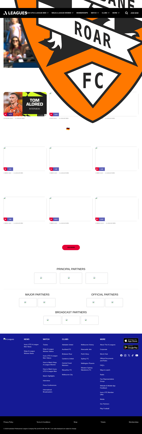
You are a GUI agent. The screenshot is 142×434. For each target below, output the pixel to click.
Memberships (82, 13)
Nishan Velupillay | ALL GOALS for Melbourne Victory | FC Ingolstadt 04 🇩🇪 (68, 125)
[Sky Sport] (89, 320)
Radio (102, 374)
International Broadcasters (47, 391)
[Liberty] (28, 302)
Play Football (104, 408)
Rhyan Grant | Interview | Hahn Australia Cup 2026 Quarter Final (69, 178)
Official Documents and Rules (106, 360)
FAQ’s (102, 365)
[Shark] (97, 278)
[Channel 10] (52, 320)
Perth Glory (85, 354)
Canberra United (68, 359)
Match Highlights (49, 376)
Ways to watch (105, 370)
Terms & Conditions (43, 422)
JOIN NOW (134, 13)
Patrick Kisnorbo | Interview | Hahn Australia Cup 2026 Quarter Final (24, 180)
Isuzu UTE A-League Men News (31, 346)
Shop (75, 422)
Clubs (104, 13)
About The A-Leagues (107, 345)
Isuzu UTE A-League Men (36, 13)
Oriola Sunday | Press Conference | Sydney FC (25, 228)
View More (71, 247)
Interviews (46, 380)
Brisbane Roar (67, 354)
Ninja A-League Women (61, 13)
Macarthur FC (67, 370)
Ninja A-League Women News (29, 352)
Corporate (103, 349)
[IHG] (114, 302)
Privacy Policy (8, 422)
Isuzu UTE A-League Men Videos (50, 357)
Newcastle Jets (86, 349)
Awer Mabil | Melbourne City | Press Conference (113, 228)
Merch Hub (104, 354)
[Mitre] (95, 302)
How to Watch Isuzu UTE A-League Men (50, 370)
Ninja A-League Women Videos (48, 350)
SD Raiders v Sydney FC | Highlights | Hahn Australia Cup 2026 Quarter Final (115, 125)
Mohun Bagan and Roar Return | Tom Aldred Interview (24, 123)
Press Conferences (49, 385)
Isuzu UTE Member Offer (107, 393)
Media (102, 399)
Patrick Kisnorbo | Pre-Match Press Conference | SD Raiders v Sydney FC (115, 180)
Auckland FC (66, 349)
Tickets (45, 345)
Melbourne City (67, 374)
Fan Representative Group (107, 380)
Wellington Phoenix (87, 363)
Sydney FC (85, 359)
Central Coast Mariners (67, 364)
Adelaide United (67, 345)
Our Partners (104, 404)
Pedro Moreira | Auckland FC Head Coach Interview (70, 228)
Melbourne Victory (87, 345)
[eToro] (46, 302)
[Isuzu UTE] (45, 278)
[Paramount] (71, 320)
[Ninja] (71, 278)
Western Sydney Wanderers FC (87, 369)
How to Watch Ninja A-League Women (50, 364)
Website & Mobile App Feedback (107, 387)
